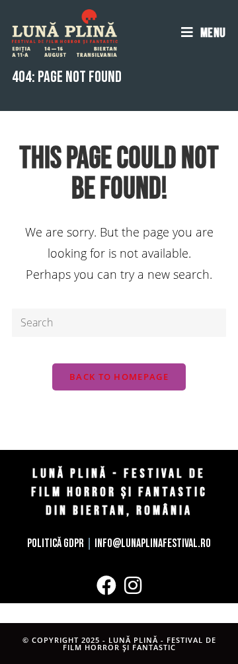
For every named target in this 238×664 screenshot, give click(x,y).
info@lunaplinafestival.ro (153, 543)
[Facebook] (106, 585)
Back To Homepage (119, 377)
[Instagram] (132, 585)
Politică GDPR (55, 543)
